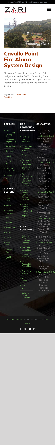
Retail (8, 232)
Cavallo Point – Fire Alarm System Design (23, 59)
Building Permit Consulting (26, 295)
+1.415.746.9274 (45, 136)
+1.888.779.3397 (45, 242)
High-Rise (8, 243)
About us (8, 162)
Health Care (8, 258)
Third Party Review (26, 272)
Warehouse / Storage (9, 220)
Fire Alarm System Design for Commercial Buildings (27, 164)
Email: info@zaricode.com (37, 2)
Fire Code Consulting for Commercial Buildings (27, 252)
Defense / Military (9, 212)
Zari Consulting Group (14, 319)
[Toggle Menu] (49, 10)
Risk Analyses (26, 279)
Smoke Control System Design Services (25, 194)
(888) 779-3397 (19, 2)
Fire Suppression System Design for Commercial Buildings (27, 180)
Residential (9, 227)
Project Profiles (21, 95)
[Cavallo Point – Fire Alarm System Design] (27, 33)
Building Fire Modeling (26, 139)
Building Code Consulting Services (26, 239)
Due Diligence (26, 287)
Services (9, 151)
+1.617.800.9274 (45, 218)
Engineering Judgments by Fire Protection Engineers (27, 150)
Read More (8, 97)
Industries (9, 156)
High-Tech (8, 199)
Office (8, 237)
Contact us (9, 177)
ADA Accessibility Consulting (27, 264)
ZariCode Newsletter (9, 169)
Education (9, 205)
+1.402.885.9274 (45, 192)
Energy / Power (9, 251)
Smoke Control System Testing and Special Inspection (27, 210)
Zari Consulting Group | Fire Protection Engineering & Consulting (9, 138)
